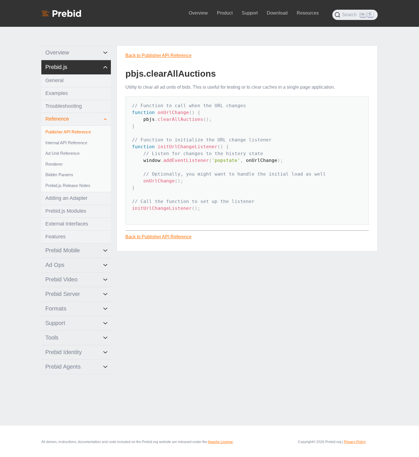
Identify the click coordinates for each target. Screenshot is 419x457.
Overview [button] (198, 13)
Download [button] (277, 13)
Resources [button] (308, 13)
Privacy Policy (355, 442)
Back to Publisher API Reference (158, 55)
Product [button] (225, 13)
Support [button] (250, 13)
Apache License (220, 442)
